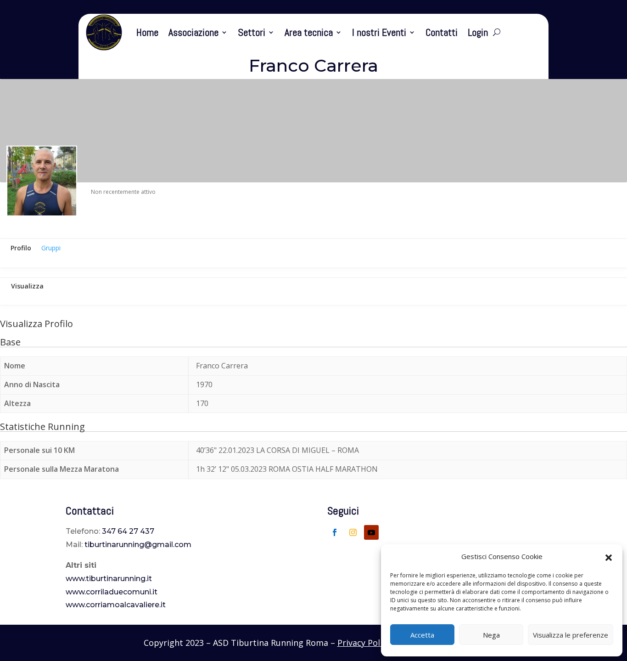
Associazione (193, 32)
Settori (251, 32)
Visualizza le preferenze (570, 634)
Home (147, 32)
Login (478, 32)
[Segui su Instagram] (353, 532)
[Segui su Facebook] (334, 532)
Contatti (441, 32)
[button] (608, 556)
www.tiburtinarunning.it (109, 578)
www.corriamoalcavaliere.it (116, 604)
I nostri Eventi (379, 32)
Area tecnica (309, 32)
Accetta (422, 634)
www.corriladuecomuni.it (111, 592)
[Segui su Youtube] (371, 532)
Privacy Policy (364, 642)
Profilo (21, 247)
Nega (491, 634)
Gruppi (51, 247)
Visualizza (27, 286)
